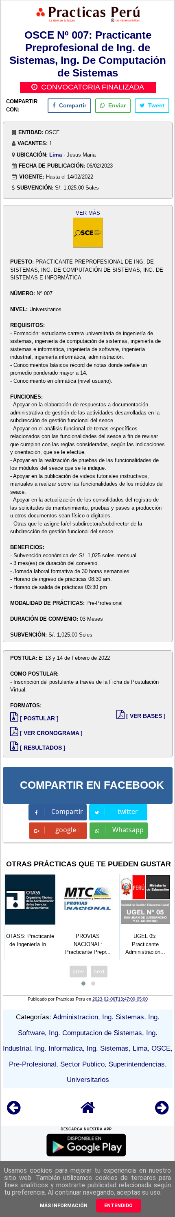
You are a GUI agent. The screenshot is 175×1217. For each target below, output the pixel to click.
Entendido (118, 1205)
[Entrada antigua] (161, 1111)
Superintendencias (137, 1064)
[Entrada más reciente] (13, 1111)
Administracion (75, 1017)
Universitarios (88, 1080)
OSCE (161, 1048)
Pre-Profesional (32, 1064)
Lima (55, 155)
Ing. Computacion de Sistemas (95, 1033)
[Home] (88, 1111)
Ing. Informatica (59, 1048)
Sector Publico (82, 1064)
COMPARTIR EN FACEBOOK (92, 785)
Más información (64, 1205)
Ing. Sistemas (123, 1017)
